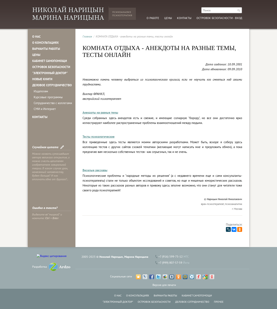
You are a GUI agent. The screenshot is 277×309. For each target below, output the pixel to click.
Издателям (41, 91)
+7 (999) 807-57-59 (170, 262)
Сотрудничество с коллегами (53, 103)
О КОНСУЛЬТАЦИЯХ (45, 43)
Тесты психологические (99, 137)
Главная (87, 36)
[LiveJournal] (228, 229)
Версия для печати (164, 285)
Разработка (39, 267)
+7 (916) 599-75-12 (170, 256)
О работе (153, 18)
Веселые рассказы (95, 170)
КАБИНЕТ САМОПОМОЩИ (49, 61)
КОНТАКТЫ (39, 117)
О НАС (36, 36)
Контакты (184, 18)
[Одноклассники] (239, 229)
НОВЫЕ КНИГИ (42, 79)
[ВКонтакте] (234, 229)
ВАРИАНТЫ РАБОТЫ (46, 49)
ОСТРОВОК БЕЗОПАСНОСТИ (51, 67)
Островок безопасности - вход (219, 18)
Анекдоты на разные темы (100, 112)
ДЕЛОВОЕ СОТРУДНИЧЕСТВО (52, 85)
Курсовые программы (48, 97)
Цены (168, 18)
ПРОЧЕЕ (218, 302)
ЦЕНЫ (36, 55)
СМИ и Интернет (45, 109)
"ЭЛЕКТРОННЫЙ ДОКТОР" (50, 73)
